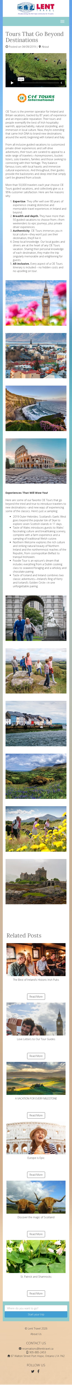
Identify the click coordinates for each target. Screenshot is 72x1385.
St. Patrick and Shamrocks (36, 1276)
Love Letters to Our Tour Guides (36, 1039)
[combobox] (36, 1308)
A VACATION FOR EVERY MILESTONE (36, 1098)
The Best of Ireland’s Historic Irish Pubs (36, 979)
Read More (36, 996)
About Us (36, 1334)
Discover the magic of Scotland (36, 1217)
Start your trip (36, 1314)
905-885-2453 (37, 1352)
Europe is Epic (36, 1158)
